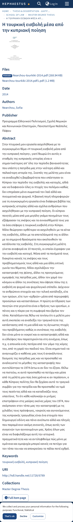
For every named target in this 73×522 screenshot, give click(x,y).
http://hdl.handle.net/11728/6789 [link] (23, 476)
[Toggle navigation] (67, 4)
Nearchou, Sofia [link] (12, 108)
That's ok (10, 516)
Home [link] (5, 11)
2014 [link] (5, 94)
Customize (38, 516)
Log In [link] (54, 4)
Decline (23, 516)
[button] (39, 4)
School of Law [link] (15, 15)
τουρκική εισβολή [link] (13, 462)
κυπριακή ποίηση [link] (37, 462)
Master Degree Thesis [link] (41, 15)
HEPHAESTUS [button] (14, 4)
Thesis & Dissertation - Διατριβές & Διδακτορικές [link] (31, 11)
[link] (36, 75)
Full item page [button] (17, 498)
